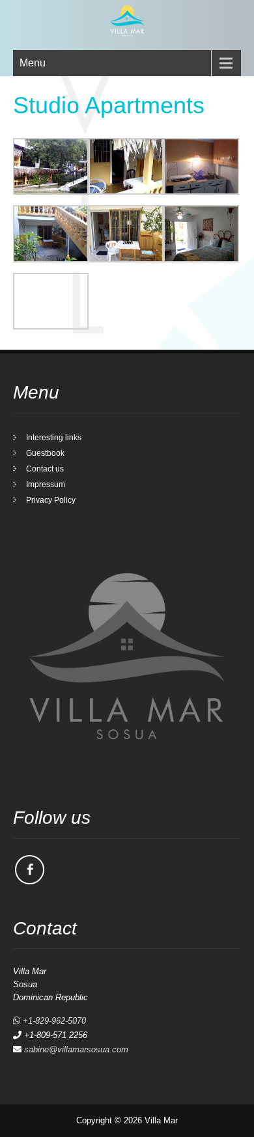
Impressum (45, 484)
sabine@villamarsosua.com (76, 1049)
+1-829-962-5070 (53, 1021)
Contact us (45, 468)
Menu (33, 62)
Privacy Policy (51, 500)
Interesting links (53, 437)
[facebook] (29, 869)
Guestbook (45, 453)
